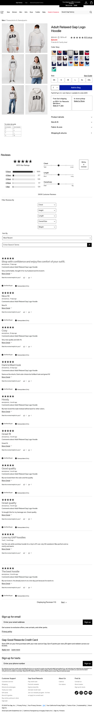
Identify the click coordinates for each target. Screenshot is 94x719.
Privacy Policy (21, 705)
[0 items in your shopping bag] (91, 2)
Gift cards (5, 692)
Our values (62, 684)
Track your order (7, 690)
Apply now (6, 650)
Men (20, 12)
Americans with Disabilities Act (12, 711)
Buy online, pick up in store (10, 698)
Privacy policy (7, 631)
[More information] (58, 37)
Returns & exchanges (9, 687)
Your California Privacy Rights (56, 705)
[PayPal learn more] (61, 93)
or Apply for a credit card (35, 695)
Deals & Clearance (53, 12)
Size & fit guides (7, 695)
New (8, 12)
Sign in (55, 106)
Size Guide (88, 76)
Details (75, 5)
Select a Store (79, 101)
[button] (24, 85)
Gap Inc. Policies (59, 711)
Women (14, 12)
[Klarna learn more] (70, 93)
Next (63, 602)
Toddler (37, 12)
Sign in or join (69, 5)
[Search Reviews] (89, 245)
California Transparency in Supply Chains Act (37, 711)
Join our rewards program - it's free (39, 692)
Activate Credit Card (34, 690)
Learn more (15, 650)
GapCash (5, 701)
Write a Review (83, 164)
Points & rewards (33, 684)
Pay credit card (32, 681)
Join (62, 106)
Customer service (7, 681)
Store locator (79, 684)
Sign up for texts (80, 687)
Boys (31, 12)
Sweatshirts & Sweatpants (17, 20)
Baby (44, 12)
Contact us (78, 681)
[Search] (90, 12)
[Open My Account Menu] (86, 2)
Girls (26, 12)
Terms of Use (71, 705)
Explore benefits (33, 687)
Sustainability (81, 705)
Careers (61, 681)
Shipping (5, 684)
